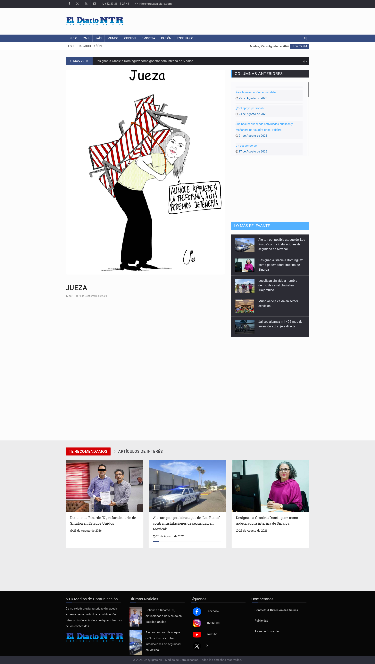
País (99, 38)
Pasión (166, 38)
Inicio (73, 38)
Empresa (148, 38)
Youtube (211, 634)
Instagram (213, 622)
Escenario (185, 38)
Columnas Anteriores (259, 73)
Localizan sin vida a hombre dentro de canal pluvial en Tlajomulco (277, 264)
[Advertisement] (238, 20)
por (70, 295)
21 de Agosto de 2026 (264, 129)
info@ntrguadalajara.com (155, 3)
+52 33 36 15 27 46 (116, 3)
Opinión (130, 38)
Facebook (212, 611)
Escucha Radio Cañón (85, 46)
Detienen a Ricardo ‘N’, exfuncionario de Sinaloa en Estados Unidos (164, 616)
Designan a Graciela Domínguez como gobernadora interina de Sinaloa (144, 61)
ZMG (86, 38)
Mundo (113, 38)
